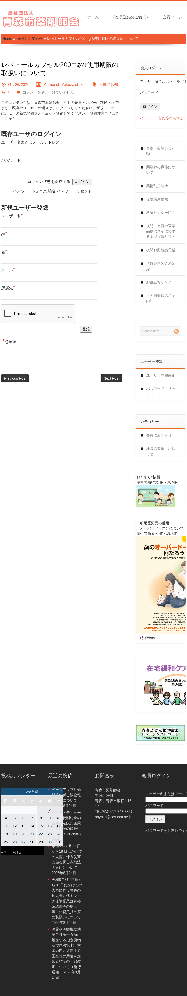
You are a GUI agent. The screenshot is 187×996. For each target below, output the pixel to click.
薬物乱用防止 (157, 186)
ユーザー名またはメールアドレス (30, 142)
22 (41, 834)
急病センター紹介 (160, 212)
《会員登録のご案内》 (130, 17)
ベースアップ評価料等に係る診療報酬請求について (66, 795)
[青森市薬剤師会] (41, 18)
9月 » (17, 853)
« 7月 (5, 853)
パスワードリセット (74, 191)
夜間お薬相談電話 (160, 250)
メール (8, 270)
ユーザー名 (12, 216)
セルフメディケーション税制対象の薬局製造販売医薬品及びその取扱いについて (66, 823)
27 (23, 842)
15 (41, 826)
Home (7, 38)
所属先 (8, 288)
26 (15, 842)
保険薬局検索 (157, 199)
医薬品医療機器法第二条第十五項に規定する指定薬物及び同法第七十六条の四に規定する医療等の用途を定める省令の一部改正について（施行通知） (66, 950)
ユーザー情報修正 (160, 375)
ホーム (93, 17)
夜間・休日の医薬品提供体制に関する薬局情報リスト (160, 231)
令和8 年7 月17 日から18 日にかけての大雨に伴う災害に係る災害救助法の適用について (67, 856)
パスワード (11, 160)
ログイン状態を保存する (49, 182)
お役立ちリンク (159, 282)
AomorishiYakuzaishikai (64, 84)
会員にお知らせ (30, 38)
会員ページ (172, 17)
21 (32, 834)
